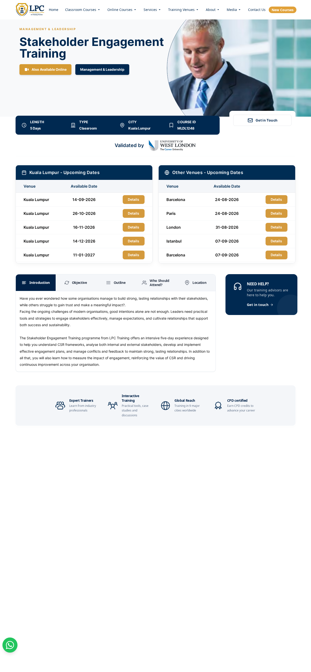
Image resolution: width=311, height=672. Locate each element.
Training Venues (181, 9)
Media (232, 9)
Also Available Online (49, 69)
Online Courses (119, 9)
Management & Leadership (102, 69)
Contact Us (257, 9)
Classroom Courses (80, 9)
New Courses (283, 10)
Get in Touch (266, 120)
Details (133, 199)
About (211, 9)
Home (53, 9)
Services (150, 9)
